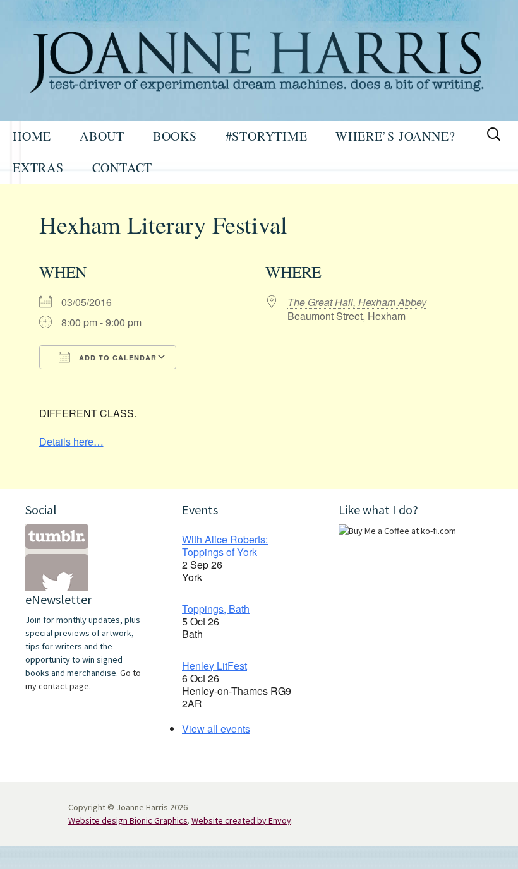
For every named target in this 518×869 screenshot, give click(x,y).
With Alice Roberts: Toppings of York (225, 545)
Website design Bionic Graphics (128, 820)
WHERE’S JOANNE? (395, 136)
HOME (32, 136)
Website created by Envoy (241, 820)
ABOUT (102, 136)
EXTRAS (38, 167)
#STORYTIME (267, 136)
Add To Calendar (116, 357)
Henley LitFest (214, 665)
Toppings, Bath (216, 608)
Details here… (71, 441)
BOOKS (175, 136)
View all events (216, 728)
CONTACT (122, 167)
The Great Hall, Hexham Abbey (356, 302)
